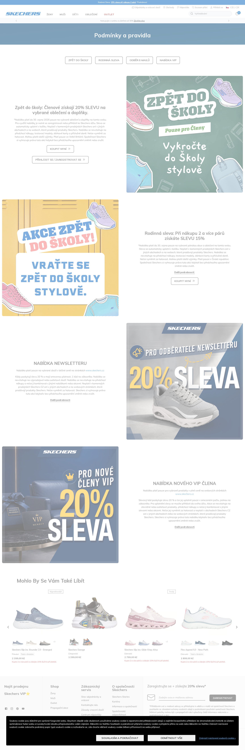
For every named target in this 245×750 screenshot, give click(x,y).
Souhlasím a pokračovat (120, 738)
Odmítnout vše (171, 738)
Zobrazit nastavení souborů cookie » (217, 738)
